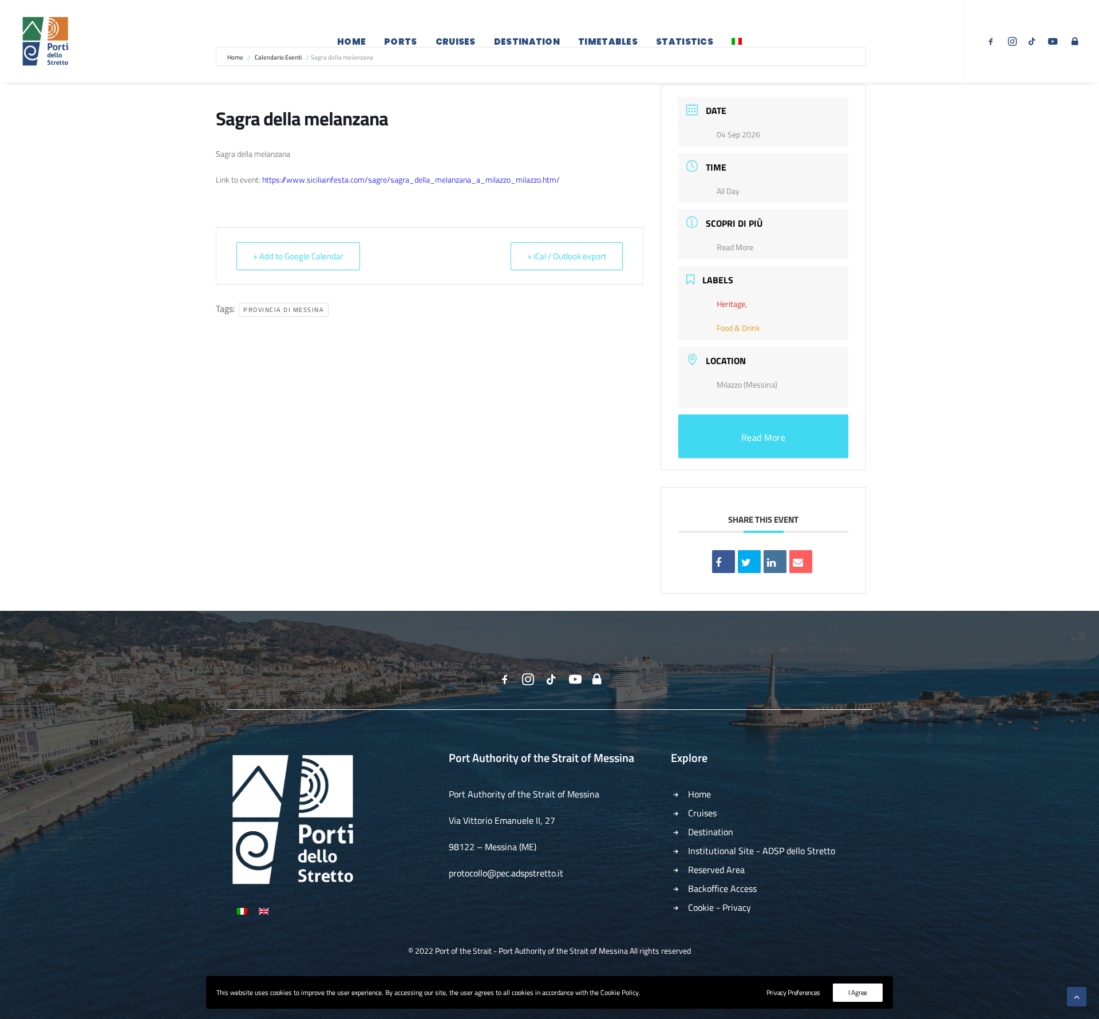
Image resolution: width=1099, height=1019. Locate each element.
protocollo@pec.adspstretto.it (506, 873)
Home (351, 41)
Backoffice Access (722, 888)
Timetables (608, 41)
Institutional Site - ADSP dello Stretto (761, 851)
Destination (527, 41)
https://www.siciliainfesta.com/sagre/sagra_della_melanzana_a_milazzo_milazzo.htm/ (410, 179)
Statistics (684, 41)
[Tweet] (749, 561)
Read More (735, 247)
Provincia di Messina (283, 309)
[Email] (800, 561)
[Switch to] (737, 41)
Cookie (701, 907)
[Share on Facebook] (723, 561)
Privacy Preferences (793, 992)
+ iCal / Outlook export (566, 256)
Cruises (456, 41)
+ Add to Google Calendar (298, 256)
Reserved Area (716, 869)
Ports (400, 41)
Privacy (736, 907)
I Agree (857, 992)
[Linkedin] (775, 561)
